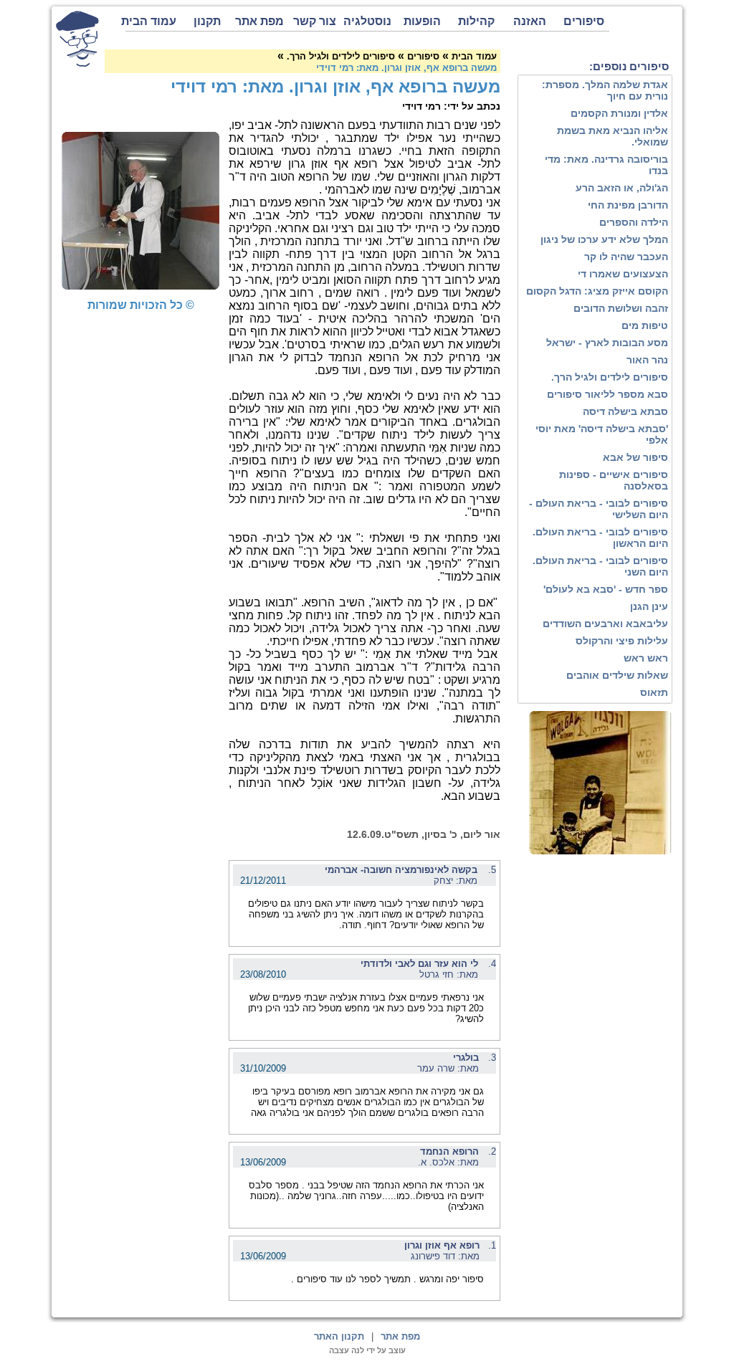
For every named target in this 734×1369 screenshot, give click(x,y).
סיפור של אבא (635, 457)
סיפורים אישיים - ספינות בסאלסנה (613, 480)
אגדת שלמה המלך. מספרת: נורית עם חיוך (605, 90)
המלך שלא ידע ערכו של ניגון (604, 239)
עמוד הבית (150, 21)
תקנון (207, 21)
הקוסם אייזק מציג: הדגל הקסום (597, 291)
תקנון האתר (339, 1336)
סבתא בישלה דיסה (625, 411)
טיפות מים (644, 325)
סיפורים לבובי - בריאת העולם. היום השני (600, 566)
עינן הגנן (649, 606)
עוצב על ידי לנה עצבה (367, 1350)
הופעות (422, 21)
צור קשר (314, 21)
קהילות (476, 21)
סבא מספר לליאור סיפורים (607, 394)
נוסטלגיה (367, 21)
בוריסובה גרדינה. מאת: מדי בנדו (606, 164)
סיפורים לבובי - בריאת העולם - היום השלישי (598, 508)
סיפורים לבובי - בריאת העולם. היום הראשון (600, 537)
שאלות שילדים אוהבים (617, 675)
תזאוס (654, 692)
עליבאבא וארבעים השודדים (605, 623)
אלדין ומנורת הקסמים (619, 113)
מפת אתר (259, 21)
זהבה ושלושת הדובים (620, 308)
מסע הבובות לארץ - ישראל (607, 342)
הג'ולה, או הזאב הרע (622, 188)
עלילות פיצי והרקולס (622, 641)
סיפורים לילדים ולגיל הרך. (609, 377)
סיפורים (583, 21)
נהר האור (647, 360)
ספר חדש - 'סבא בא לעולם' (605, 589)
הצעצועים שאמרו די (623, 274)
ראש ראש (646, 658)
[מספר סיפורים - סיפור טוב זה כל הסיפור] (77, 38)
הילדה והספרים (633, 222)
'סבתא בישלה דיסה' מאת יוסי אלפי (601, 434)
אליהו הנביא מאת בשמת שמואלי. (612, 136)
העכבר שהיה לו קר (626, 256)
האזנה (529, 21)
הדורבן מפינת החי (628, 205)
